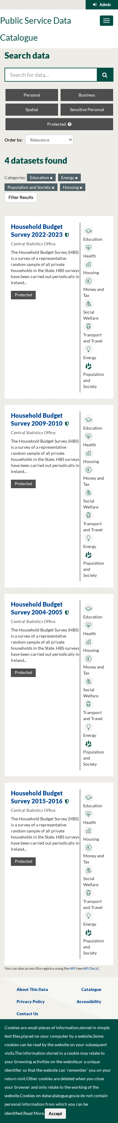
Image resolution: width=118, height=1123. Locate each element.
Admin (105, 4)
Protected (57, 124)
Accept (55, 1113)
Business (87, 94)
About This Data (32, 989)
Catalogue (91, 989)
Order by (13, 139)
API (72, 968)
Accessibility (89, 1001)
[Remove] (51, 178)
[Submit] (105, 75)
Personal (32, 94)
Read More (33, 1113)
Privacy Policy (31, 1001)
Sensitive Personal (87, 109)
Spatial (31, 109)
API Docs (90, 968)
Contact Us (27, 1013)
